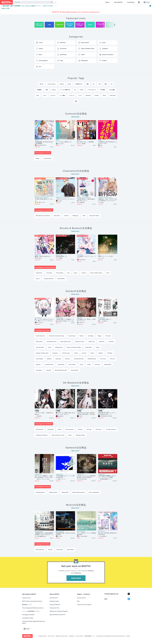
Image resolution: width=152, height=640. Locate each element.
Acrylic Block (88, 347)
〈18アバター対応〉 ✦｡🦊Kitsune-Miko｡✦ (44, 413)
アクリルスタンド (92, 89)
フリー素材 (62, 95)
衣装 (47, 89)
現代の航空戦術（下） (61, 256)
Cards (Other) (72, 364)
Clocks (89, 364)
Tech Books (49, 273)
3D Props (89, 429)
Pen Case (112, 358)
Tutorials (66, 215)
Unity (37, 95)
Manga (36, 140)
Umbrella (48, 370)
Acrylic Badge (39, 358)
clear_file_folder (40, 347)
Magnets (100, 353)
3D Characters (39, 429)
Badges (100, 335)
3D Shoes (80, 429)
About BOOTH (118, 2)
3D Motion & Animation (42, 435)
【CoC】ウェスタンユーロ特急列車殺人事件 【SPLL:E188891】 (86, 476)
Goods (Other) (59, 317)
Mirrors (92, 353)
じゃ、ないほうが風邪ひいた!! (64, 141)
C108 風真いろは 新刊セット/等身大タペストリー (86, 320)
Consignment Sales (27, 618)
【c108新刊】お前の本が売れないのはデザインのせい (107, 142)
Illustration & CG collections (41, 197)
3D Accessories (69, 429)
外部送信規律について (89, 636)
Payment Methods (55, 604)
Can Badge (91, 335)
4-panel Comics (47, 158)
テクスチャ (53, 95)
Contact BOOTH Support (84, 604)
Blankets (49, 358)
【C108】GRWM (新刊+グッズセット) (44, 199)
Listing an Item (26, 598)
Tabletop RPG (38, 474)
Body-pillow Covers (66, 341)
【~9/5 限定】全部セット (104, 319)
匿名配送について (27, 604)
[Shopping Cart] (139, 2)
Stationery (111, 341)
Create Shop (130, 2)
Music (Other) (101, 531)
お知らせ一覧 (5, 8)
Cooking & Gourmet (49, 278)
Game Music (59, 549)
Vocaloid (50, 549)
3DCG (104, 95)
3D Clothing (59, 409)
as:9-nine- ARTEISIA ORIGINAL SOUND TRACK (107, 533)
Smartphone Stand (79, 358)
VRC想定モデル (79, 84)
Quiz (99, 254)
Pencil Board (39, 370)
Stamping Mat (107, 364)
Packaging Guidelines (28, 614)
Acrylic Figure (38, 317)
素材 (88, 84)
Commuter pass (66, 353)
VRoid (69, 435)
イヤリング (71, 95)
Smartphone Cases (52, 341)
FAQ (78, 601)
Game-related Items (94, 492)
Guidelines (71, 636)
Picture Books (59, 273)
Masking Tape (59, 347)
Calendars (55, 353)
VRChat (41, 84)
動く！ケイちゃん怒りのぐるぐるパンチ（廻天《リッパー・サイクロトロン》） (44, 320)
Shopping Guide (54, 601)
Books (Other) (59, 254)
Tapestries (79, 317)
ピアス (44, 95)
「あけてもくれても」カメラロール (65, 199)
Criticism (83, 273)
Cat (94, 84)
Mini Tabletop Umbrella (61, 370)
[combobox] (33, 2)
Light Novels (38, 254)
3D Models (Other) (80, 435)
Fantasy (54, 89)
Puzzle (81, 364)
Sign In (107, 2)
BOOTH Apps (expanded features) (32, 601)
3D (75, 89)
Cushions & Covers (80, 341)
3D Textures (99, 429)
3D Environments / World (58, 435)
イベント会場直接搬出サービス (30, 611)
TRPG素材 (102, 89)
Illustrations (57, 215)
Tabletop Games (53, 492)
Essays (75, 273)
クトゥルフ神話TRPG (65, 89)
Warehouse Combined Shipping (59, 611)
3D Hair (37, 409)
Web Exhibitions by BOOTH (57, 614)
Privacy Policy (79, 636)
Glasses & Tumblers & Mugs (74, 347)
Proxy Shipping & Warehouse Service (32, 608)
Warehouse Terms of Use (62, 636)
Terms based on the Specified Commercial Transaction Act (110, 636)
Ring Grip (67, 358)
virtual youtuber (51, 84)
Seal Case (97, 364)
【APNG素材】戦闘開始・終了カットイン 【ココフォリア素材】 (107, 476)
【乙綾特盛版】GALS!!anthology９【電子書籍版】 (44, 142)
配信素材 (39, 89)
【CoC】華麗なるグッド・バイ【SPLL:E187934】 (65, 476)
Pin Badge (109, 353)
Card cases (103, 358)
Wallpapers (75, 215)
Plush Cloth (113, 95)
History (38, 278)
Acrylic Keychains (40, 335)
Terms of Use (51, 636)
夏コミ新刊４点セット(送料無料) (86, 141)
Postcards (108, 335)
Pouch (49, 347)
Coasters (84, 353)
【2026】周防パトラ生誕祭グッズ (65, 319)
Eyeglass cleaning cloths (42, 353)
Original (62, 84)
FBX (100, 84)
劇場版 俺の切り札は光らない (43, 256)
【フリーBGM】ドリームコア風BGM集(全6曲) (86, 533)
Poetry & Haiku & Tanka (96, 273)
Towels (76, 353)
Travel (107, 273)
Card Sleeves (61, 364)
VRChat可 (88, 95)
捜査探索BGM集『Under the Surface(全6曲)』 (65, 533)
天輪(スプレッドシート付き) (105, 256)
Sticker (81, 89)
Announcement (81, 598)
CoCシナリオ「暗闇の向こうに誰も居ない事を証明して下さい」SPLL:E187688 (44, 476)
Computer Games (40, 492)
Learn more (76, 578)
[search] (51, 2)
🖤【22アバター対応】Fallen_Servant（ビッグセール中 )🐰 (65, 413)
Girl (112, 84)
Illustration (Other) (94, 215)
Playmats (38, 364)
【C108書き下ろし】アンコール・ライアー (86, 257)
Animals (97, 95)
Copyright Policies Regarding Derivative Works (33, 622)
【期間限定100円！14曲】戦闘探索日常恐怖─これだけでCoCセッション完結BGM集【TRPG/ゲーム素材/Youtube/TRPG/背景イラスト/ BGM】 (44, 533)
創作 (106, 84)
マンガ (79, 95)
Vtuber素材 (112, 89)
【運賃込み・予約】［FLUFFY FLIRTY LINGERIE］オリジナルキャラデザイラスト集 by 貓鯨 (107, 199)
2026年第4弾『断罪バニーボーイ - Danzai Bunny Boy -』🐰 (107, 413)
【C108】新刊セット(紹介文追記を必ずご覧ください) (86, 199)
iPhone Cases (39, 341)
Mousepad (58, 358)
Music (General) (39, 531)
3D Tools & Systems (111, 429)
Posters (98, 347)
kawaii (69, 84)
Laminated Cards (49, 364)
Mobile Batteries (92, 358)
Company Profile (42, 636)
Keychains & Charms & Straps (56, 335)
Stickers (82, 335)
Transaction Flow (54, 608)
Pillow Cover (92, 341)
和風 (76, 101)
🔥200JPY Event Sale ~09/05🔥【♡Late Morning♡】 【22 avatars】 (86, 413)
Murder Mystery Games (78, 492)
